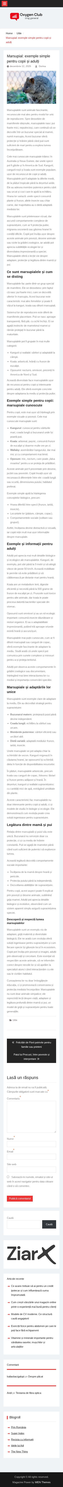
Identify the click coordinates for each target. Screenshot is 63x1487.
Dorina (42, 66)
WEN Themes (43, 1482)
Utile (15, 1020)
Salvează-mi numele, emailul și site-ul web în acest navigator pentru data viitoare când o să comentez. (30, 1181)
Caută (10, 1217)
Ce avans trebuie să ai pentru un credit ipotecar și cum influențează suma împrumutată (32, 1290)
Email (10, 1151)
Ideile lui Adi (17, 1445)
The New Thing (19, 1451)
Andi (9, 1392)
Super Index (17, 1433)
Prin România (18, 1427)
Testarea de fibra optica (28, 1392)
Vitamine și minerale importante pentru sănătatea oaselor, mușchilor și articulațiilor (32, 1342)
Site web (11, 1164)
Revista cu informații (22, 1439)
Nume (10, 1138)
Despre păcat (35, 1376)
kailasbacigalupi (15, 1376)
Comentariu (13, 1098)
